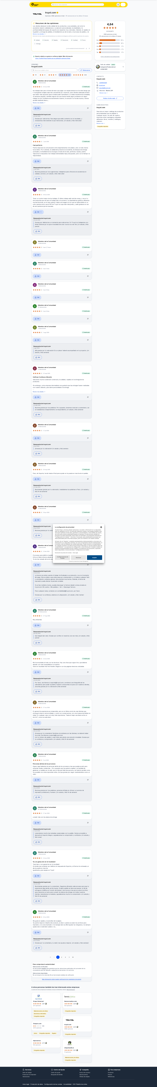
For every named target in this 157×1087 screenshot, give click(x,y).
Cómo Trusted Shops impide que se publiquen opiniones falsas (52, 58)
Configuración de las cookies (53, 1084)
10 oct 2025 (36, 788)
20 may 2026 (46, 469)
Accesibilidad (67, 1084)
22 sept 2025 (46, 373)
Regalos (54, 1033)
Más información (71, 989)
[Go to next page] (69, 957)
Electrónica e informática (40, 1013)
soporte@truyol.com (104, 88)
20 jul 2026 (36, 446)
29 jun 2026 (46, 512)
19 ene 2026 (36, 680)
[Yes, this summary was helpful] (86, 48)
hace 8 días (46, 290)
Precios (110, 1074)
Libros (35, 1033)
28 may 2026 (36, 633)
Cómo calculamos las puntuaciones (110, 56)
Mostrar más (103, 93)
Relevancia (86, 70)
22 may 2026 (36, 487)
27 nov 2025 (46, 707)
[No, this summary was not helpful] (89, 48)
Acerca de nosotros (84, 1072)
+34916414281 (103, 82)
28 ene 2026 (46, 194)
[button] (118, 4)
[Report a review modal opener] (88, 108)
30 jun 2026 (36, 528)
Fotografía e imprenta (102, 126)
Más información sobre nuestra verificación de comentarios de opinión (61, 979)
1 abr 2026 (46, 141)
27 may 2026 (46, 615)
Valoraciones (26, 1076)
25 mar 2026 (46, 86)
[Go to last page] (73, 957)
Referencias (111, 1076)
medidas (43, 968)
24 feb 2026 (36, 573)
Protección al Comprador (29, 1074)
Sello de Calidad (27, 1072)
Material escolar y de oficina (41, 1011)
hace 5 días (46, 268)
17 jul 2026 (46, 430)
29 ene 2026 (36, 220)
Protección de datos (37, 1084)
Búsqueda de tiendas (57, 1074)
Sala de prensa (83, 1074)
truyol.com (102, 85)
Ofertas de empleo (84, 1076)
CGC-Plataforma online (80, 1084)
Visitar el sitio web (109, 98)
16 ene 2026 (46, 658)
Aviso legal (26, 1084)
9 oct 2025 (46, 760)
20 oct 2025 (46, 917)
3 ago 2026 (46, 332)
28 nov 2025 (36, 731)
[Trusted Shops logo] (35, 4)
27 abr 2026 (46, 813)
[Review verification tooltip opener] (57, 13)
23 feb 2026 (46, 551)
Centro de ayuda (55, 1072)
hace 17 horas (47, 247)
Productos (110, 1072)
